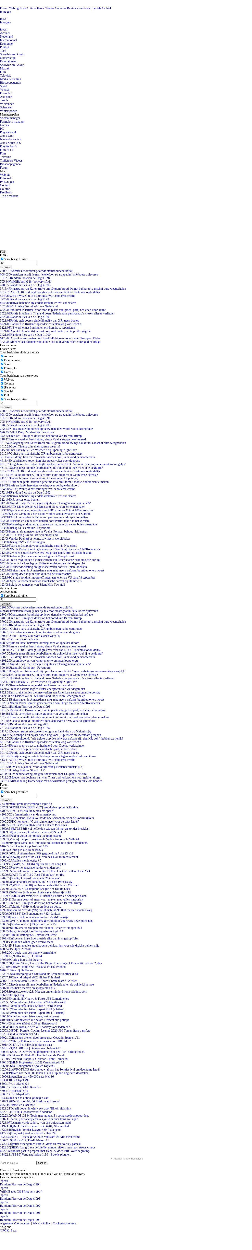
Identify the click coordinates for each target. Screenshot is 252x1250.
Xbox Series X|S (10, 142)
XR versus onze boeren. (20, 499)
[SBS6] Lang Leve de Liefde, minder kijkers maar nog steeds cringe (47, 1147)
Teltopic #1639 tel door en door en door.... (31, 906)
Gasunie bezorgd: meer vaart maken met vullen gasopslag (41, 899)
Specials (96, 8)
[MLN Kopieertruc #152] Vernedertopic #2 (32, 1062)
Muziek (4, 68)
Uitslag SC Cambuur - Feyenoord (25, 528)
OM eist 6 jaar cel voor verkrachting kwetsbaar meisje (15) (41, 766)
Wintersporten (8, 111)
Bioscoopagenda (10, 82)
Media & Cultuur (10, 79)
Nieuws (49, 8)
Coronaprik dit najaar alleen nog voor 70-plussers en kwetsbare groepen (50, 735)
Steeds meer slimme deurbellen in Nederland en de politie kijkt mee (47, 984)
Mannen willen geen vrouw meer (26, 942)
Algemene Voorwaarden (15, 1223)
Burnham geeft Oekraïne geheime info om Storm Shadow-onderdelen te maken (54, 482)
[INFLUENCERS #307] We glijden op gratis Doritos (39, 807)
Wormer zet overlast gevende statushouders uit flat (36, 271)
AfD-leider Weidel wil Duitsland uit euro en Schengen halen (42, 506)
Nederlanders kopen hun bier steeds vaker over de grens (40, 460)
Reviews (72, 8)
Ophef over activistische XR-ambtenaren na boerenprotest (41, 453)
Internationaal (8, 40)
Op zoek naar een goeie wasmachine (28, 952)
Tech (3, 50)
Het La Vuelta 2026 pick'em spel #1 (27, 811)
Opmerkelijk (8, 57)
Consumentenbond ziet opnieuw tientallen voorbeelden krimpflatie (46, 428)
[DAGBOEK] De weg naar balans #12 (30, 1048)
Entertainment (8, 61)
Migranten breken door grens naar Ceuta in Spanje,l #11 (40, 1037)
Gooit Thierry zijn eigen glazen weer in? (30, 446)
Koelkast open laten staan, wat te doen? (29, 1016)
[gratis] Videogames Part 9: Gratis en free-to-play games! (40, 1144)
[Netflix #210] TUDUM (21, 956)
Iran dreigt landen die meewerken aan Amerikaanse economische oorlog (50, 559)
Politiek (4, 47)
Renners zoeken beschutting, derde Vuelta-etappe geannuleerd (43, 439)
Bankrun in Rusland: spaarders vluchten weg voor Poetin (40, 324)
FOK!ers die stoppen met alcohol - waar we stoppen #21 (41, 927)
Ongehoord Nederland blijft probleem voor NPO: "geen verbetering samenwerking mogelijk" (63, 464)
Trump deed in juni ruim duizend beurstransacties (35, 574)
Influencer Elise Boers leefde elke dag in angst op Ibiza (39, 938)
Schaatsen (6, 107)
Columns (60, 8)
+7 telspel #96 (14, 1080)
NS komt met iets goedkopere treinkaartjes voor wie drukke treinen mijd (49, 945)
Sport (3, 86)
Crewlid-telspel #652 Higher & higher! (30, 977)
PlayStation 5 (8, 146)
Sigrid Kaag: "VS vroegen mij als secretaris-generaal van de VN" (46, 503)
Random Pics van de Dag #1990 (25, 334)
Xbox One (6, 135)
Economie (6, 43)
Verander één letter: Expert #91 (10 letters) (32, 1012)
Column (9, 383)
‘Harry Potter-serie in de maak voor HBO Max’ (35, 1041)
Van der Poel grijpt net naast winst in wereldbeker (35, 538)
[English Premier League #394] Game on (30, 1129)
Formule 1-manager (12, 121)
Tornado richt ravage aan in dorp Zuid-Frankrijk (34, 917)
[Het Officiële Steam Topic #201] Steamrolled (34, 1126)
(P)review (10, 387)
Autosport (6, 96)
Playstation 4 (8, 132)
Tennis (4, 100)
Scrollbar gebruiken (16, 259)
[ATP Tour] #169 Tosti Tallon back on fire (32, 874)
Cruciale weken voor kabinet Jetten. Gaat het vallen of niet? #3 (45, 871)
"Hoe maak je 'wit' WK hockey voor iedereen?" (35, 1027)
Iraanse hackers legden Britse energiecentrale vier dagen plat (42, 563)
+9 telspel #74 (14, 1090)
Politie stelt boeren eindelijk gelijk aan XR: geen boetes (39, 320)
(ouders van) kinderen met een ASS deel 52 (33, 832)
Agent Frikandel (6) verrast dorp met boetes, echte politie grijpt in (45, 331)
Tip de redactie (9, 196)
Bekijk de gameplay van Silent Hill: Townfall (32, 584)
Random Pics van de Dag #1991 (25, 317)
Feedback (6, 192)
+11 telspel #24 (14, 1083)
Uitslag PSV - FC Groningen (22, 542)
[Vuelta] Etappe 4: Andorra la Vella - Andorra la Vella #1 (39, 839)
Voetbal (4, 89)
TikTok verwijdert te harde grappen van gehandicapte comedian (44, 517)
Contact (5, 185)
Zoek (22, 8)
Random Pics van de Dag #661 (24, 724)
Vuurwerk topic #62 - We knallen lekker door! (33, 966)
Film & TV (7, 150)
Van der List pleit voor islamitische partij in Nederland (38, 545)
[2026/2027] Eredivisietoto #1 (24, 1140)
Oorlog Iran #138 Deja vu (21, 959)
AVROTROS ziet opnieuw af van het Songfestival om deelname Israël (50, 1069)
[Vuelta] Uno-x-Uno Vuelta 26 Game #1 (30, 878)
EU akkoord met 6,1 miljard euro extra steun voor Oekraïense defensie (49, 474)
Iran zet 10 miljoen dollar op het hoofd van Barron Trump (41, 435)
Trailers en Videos (11, 160)
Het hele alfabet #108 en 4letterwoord (28, 1023)
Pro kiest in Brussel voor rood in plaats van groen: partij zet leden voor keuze (53, 310)
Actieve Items (35, 8)
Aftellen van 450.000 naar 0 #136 (27, 1076)
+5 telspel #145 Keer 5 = (20, 1087)
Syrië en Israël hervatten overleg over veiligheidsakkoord (39, 485)
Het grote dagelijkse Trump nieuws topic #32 (32, 931)
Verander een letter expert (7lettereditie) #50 (33, 1002)
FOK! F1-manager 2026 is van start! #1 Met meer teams (40, 1136)
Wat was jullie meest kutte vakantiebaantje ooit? (35, 892)
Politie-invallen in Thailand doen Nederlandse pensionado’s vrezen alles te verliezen (57, 313)
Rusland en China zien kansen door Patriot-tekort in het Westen (44, 520)
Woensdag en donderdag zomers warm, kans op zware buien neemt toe (48, 524)
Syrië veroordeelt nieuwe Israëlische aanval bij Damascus (41, 581)
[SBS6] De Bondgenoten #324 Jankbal (30, 913)
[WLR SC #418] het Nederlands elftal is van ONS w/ (39, 885)
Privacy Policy (41, 1223)
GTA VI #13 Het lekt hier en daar (26, 1044)
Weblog (14, 8)
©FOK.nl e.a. (8, 1230)
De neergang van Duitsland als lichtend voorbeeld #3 (39, 973)
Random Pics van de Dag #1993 (25, 285)
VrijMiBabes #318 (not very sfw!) (25, 281)
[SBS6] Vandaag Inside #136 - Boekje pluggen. (35, 1154)
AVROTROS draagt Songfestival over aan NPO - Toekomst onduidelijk (50, 292)
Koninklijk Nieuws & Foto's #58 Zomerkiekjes (34, 998)
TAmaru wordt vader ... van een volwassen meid (35, 1122)
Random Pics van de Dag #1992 (25, 299)
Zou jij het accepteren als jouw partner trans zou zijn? (39, 1119)
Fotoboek (6, 178)
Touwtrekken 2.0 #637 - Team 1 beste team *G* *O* (38, 981)
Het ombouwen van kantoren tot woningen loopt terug (39, 478)
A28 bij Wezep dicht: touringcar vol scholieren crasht (37, 295)
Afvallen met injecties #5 (20, 860)
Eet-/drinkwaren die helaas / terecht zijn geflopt (34, 1020)
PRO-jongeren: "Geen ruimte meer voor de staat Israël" (39, 821)
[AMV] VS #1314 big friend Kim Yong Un (33, 864)
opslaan (6, 267)
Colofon (5, 188)
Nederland (6, 36)
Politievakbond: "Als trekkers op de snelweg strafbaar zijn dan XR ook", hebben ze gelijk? (61, 738)
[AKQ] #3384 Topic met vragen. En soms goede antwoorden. (44, 1115)
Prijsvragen (7, 181)
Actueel (5, 33)
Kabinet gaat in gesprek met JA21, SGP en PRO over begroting (44, 1151)
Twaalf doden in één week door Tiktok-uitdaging (35, 1108)
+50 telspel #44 (14, 1094)
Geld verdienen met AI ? (19, 1034)
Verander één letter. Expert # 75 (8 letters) (31, 1005)
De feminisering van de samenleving (28, 814)
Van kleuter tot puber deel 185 (24, 846)
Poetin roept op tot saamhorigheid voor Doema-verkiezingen (42, 745)
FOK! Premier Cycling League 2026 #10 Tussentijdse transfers (45, 1030)
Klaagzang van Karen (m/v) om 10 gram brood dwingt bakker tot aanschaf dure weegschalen (63, 288)
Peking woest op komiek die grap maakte (30, 835)
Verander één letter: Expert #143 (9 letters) (32, 1009)
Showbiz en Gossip (12, 54)
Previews (84, 8)
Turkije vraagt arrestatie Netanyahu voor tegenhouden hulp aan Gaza (48, 756)
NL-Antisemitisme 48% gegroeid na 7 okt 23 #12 (36, 853)
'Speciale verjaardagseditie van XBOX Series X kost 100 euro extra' (46, 510)
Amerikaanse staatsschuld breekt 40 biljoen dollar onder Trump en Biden (50, 338)
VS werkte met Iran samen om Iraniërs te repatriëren (37, 327)
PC (2, 128)
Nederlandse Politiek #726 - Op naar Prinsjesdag (36, 881)
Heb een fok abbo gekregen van (24, 1097)
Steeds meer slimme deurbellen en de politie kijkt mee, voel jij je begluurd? (51, 467)
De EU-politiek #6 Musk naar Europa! (30, 1101)
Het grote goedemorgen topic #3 (26, 803)
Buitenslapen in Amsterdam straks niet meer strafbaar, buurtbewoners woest (52, 570)
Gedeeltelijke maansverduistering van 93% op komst (37, 556)
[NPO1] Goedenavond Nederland (26, 1112)
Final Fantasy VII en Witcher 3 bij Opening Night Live (38, 450)
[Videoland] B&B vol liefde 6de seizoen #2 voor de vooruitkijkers (47, 818)
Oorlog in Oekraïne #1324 (21, 850)
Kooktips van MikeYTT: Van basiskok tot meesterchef (39, 857)
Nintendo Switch (10, 139)
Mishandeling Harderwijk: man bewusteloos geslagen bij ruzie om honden (51, 781)
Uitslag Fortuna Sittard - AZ (22, 770)
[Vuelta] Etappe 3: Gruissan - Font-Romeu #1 (34, 1058)
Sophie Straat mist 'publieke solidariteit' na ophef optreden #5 (44, 842)
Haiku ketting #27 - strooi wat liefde (28, 935)
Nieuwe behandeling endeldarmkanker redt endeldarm (38, 302)
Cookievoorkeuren (64, 1223)
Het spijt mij (12, 995)
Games (4, 125)
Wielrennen (7, 103)
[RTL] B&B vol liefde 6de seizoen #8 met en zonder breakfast (44, 828)
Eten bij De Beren (16, 970)
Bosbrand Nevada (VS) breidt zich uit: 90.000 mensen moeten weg (46, 910)
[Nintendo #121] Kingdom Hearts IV (28, 924)
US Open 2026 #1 (16, 949)
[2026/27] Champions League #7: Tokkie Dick (35, 888)
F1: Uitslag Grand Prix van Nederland (29, 306)
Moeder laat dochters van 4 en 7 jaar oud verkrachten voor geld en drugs (50, 341)
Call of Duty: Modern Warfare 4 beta (27, 432)
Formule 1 (6, 93)
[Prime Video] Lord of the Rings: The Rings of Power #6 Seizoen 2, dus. (51, 963)
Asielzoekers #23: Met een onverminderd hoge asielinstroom (43, 991)
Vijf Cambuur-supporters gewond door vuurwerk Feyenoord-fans (46, 920)
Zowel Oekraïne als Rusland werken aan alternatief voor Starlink (45, 513)
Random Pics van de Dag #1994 (25, 278)
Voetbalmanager (10, 118)
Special (8, 391)
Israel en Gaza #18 (17, 1105)
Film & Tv (10, 368)
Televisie (5, 75)
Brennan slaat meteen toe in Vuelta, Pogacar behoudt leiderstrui (43, 531)
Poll (6, 395)
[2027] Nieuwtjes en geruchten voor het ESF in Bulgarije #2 (42, 1051)
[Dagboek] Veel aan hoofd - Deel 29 (28, 1133)
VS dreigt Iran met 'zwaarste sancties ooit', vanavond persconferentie (47, 457)
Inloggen (5, 11)
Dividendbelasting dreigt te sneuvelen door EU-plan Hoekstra (43, 567)
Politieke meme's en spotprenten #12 (28, 988)
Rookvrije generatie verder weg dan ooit (30, 867)
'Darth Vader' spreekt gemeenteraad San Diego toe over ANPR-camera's (50, 549)
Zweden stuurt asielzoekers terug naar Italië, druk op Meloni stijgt (46, 552)
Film (3, 72)
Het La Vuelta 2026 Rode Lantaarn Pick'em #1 (34, 825)
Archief (106, 8)
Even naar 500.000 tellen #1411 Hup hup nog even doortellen (44, 1073)
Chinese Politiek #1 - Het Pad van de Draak (32, 1055)
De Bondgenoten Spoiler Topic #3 (27, 1066)
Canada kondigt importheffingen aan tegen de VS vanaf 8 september (47, 577)
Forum (4, 8)
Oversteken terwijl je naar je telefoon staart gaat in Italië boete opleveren (49, 274)
